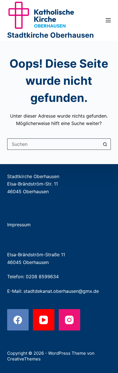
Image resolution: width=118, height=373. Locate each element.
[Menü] (108, 20)
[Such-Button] (105, 144)
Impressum (19, 224)
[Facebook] (18, 319)
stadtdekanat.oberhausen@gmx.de (61, 291)
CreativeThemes (24, 359)
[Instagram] (69, 319)
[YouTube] (43, 319)
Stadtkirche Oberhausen (50, 35)
